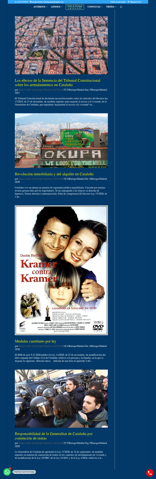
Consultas (94, 7)
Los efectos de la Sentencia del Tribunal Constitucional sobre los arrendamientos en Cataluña (57, 82)
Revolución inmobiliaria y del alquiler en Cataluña (54, 174)
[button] (7, 472)
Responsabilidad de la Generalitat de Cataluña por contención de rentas (54, 436)
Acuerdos (39, 7)
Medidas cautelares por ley (35, 341)
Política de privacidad (118, 2)
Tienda (110, 7)
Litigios (55, 7)
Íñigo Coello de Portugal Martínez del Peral (40, 89)
